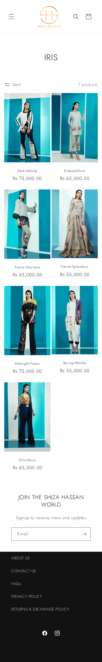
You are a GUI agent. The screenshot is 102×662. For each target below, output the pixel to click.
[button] (11, 16)
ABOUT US (20, 558)
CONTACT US (23, 571)
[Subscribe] (84, 534)
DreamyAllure (74, 171)
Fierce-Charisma (27, 267)
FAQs (16, 583)
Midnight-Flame (27, 364)
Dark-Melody (27, 171)
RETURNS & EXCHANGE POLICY (40, 609)
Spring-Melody (74, 363)
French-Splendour (75, 267)
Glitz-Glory (27, 460)
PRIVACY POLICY (26, 596)
